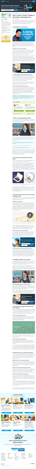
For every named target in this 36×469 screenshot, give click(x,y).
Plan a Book (23, 456)
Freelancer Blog (17, 459)
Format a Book (23, 457)
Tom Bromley (17, 18)
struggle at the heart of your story (22, 265)
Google (24, 71)
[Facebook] (33, 463)
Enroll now (32, 69)
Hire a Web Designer (3, 460)
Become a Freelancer (10, 457)
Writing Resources (24, 458)
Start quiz (6, 41)
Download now (32, 301)
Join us (34, 1)
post (26, 388)
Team (8, 455)
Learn (24, 1)
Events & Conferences (18, 457)
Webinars (16, 458)
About (30, 1)
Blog (28, 1)
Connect (21, 1)
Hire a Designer (3, 456)
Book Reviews (30, 454)
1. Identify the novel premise (5, 21)
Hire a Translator (3, 459)
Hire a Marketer (3, 457)
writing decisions (21, 77)
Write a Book (23, 455)
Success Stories (10, 458)
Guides (16, 455)
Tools (26, 1)
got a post (31, 311)
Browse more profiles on (17, 113)
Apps (7, 1)
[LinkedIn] (32, 463)
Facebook (30, 71)
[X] (30, 463)
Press (8, 456)
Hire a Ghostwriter (3, 458)
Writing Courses (17, 456)
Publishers (29, 457)
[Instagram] (31, 463)
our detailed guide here (23, 84)
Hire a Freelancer (3, 454)
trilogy (33, 60)
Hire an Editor (3, 455)
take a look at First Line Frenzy (20, 151)
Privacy (4, 465)
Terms (2, 465)
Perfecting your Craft (17, 13)
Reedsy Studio (23, 454)
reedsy (4, 1)
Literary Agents (30, 456)
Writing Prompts (30, 455)
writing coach (30, 95)
